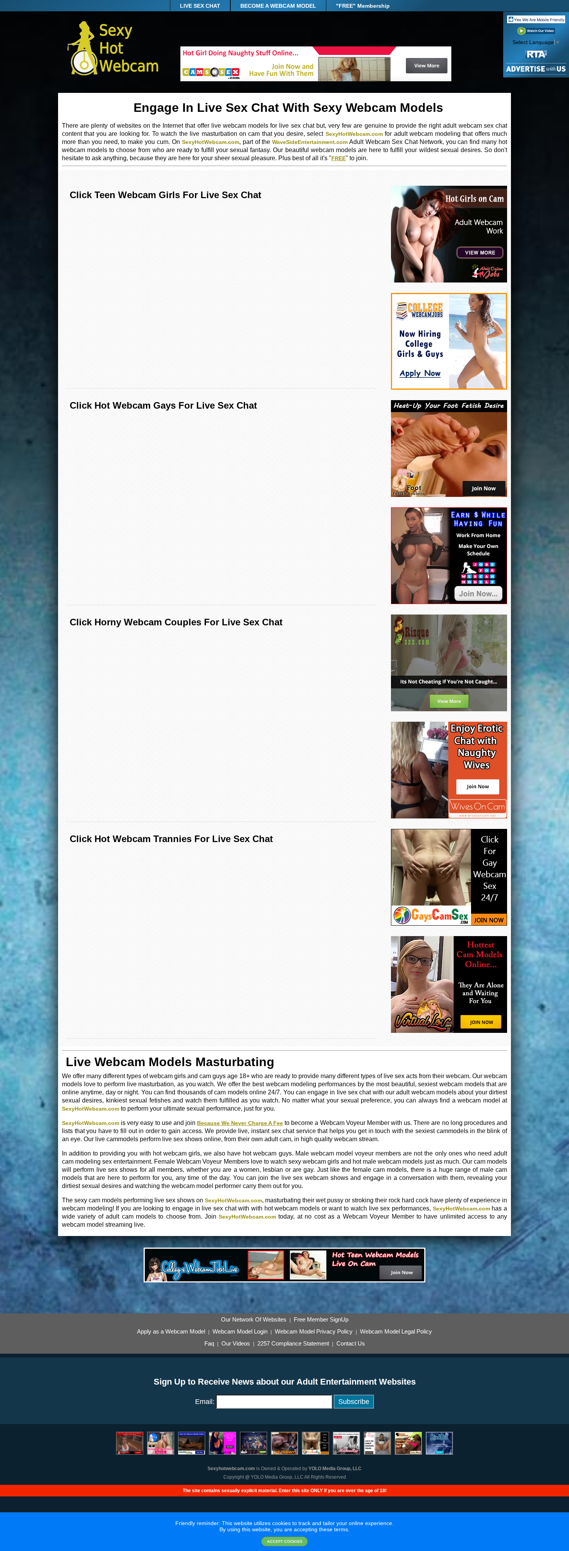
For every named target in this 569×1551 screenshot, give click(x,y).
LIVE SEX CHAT (200, 6)
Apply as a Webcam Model (171, 1332)
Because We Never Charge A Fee (240, 1123)
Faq (209, 1344)
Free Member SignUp (321, 1320)
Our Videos (235, 1344)
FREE (338, 158)
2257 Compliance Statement (293, 1344)
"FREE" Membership (363, 6)
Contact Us (350, 1344)
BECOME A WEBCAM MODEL (278, 6)
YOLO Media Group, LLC (335, 1468)
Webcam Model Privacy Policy (314, 1332)
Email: (204, 1401)
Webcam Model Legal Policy (396, 1332)
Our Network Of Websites (253, 1320)
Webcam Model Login (240, 1332)
